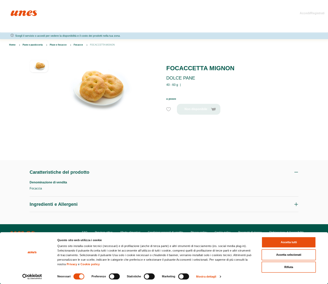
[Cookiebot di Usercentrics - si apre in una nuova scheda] (32, 276)
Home (15, 12)
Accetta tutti (289, 242)
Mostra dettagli (206, 276)
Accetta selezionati (288, 254)
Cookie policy (90, 264)
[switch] (114, 276)
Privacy (72, 264)
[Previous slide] (39, 57)
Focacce (78, 44)
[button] (38, 71)
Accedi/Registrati (312, 13)
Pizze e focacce (58, 44)
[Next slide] (39, 151)
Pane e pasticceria (33, 44)
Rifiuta (288, 267)
